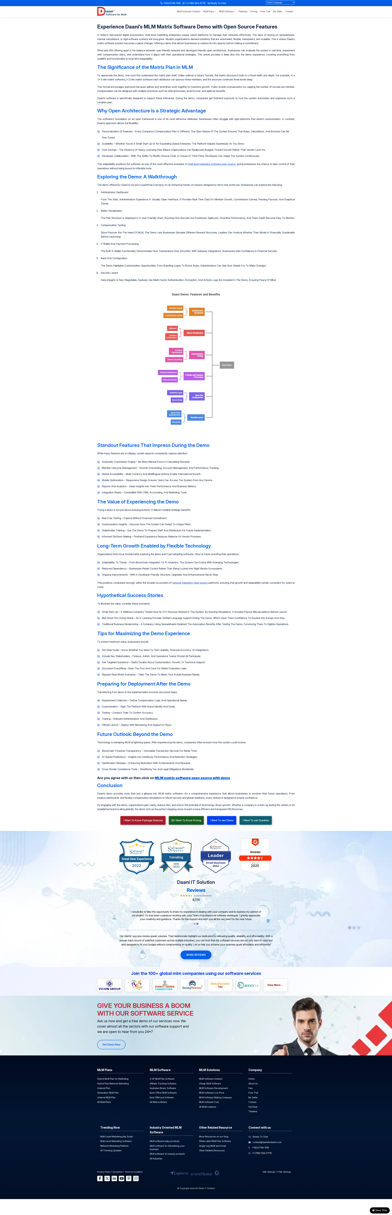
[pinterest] (128, 1178)
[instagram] (136, 1178)
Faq (250, 1088)
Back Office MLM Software (163, 1093)
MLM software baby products (164, 1141)
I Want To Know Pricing (187, 820)
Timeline (253, 1111)
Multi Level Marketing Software (116, 1141)
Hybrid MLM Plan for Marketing (112, 1078)
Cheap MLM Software (210, 1083)
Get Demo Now (111, 1044)
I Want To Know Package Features (143, 820)
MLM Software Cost (209, 1102)
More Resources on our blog (213, 1136)
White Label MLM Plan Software (215, 1141)
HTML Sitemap (284, 1172)
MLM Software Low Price (211, 1093)
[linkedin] (114, 1178)
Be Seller (277, 11)
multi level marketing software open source (212, 164)
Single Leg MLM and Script (212, 1146)
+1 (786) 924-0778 (195, 3)
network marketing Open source (190, 582)
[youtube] (121, 1178)
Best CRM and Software (162, 1097)
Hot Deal (253, 1106)
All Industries (156, 1158)
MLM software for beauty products (167, 1154)
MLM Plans (209, 11)
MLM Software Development (213, 1088)
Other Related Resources (212, 1150)
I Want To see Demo (222, 820)
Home (251, 1078)
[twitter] (107, 1178)
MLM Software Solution (188, 11)
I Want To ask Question (255, 820)
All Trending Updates (111, 1150)
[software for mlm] (111, 14)
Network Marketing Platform (114, 1146)
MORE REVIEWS (196, 954)
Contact (289, 11)
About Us (253, 1083)
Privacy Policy (104, 1172)
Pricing (254, 11)
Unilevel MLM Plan (106, 1097)
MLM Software (226, 11)
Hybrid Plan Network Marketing (113, 1083)
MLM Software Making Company (215, 1097)
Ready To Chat (218, 3)
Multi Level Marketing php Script (116, 1136)
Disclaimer (118, 1172)
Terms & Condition (134, 1172)
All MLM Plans (104, 1102)
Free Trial (265, 11)
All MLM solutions (207, 1106)
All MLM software (158, 1102)
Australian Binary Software (163, 1088)
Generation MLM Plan (108, 1093)
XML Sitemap (269, 1172)
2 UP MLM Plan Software (162, 1078)
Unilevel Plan (103, 1088)
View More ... (275, 984)
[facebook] (100, 1178)
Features (243, 11)
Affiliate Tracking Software (163, 1083)
